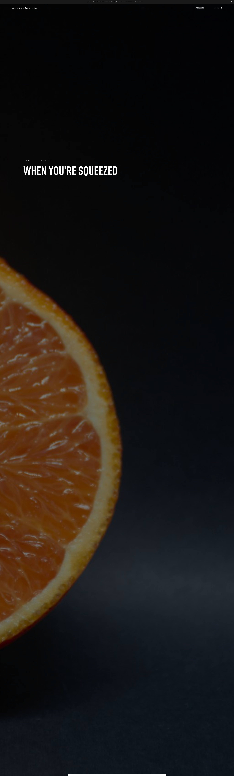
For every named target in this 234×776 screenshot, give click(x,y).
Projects (200, 8)
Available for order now (94, 2)
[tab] (44, 160)
